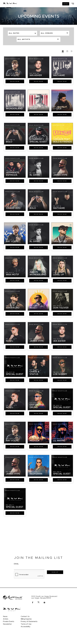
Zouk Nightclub (12, 58)
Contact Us (25, 616)
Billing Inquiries (26, 619)
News (5, 616)
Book (14, 81)
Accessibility (25, 626)
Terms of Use (26, 624)
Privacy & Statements (29, 621)
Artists (5, 619)
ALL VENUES (47, 33)
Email (16, 564)
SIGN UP (55, 572)
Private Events (8, 621)
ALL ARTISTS (24, 39)
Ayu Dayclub (35, 92)
